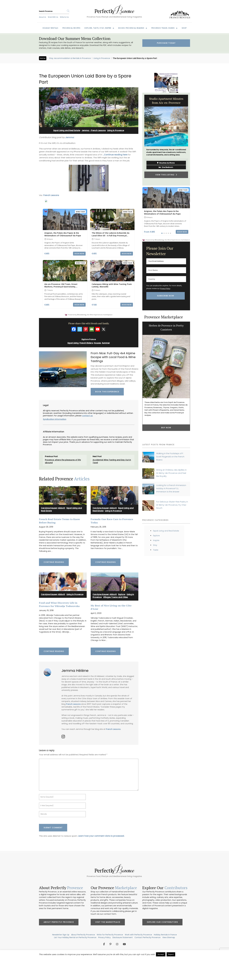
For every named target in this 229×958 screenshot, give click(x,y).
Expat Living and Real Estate (66, 130)
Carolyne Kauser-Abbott (53, 508)
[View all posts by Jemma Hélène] (48, 671)
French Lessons (51, 195)
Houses (97, 343)
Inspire (156, 540)
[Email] (91, 329)
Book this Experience (107, 391)
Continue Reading (54, 562)
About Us (42, 17)
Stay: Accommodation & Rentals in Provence (70, 58)
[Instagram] (79, 329)
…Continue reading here (115, 154)
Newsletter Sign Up (60, 934)
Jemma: (69, 137)
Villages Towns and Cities (115, 597)
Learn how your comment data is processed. (101, 835)
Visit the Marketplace (107, 922)
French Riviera (86, 343)
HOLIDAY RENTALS (50, 28)
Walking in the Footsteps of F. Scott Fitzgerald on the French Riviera (170, 456)
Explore (121, 594)
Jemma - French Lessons (94, 130)
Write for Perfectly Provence (110, 934)
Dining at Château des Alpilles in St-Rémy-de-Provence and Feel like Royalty (171, 473)
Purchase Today (166, 43)
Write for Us (64, 17)
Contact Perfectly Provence (147, 937)
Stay (155, 545)
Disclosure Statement (123, 937)
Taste (155, 550)
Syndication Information (54, 419)
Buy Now (166, 431)
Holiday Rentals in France (165, 934)
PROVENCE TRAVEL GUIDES (163, 28)
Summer (106, 343)
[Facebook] (73, 329)
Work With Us (53, 17)
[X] (103, 329)
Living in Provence (102, 58)
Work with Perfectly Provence (138, 934)
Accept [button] (161, 954)
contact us (87, 415)
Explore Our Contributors (162, 922)
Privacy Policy (165, 288)
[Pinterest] (85, 329)
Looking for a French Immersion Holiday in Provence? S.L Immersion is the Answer (171, 488)
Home (42, 58)
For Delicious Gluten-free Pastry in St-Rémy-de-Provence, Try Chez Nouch (172, 504)
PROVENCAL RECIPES (71, 28)
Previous (140, 139)
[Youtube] (97, 329)
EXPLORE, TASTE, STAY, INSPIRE (98, 28)
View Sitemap (168, 937)
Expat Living (73, 343)
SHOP (184, 28)
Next (192, 139)
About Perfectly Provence (59, 922)
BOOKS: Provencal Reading (131, 28)
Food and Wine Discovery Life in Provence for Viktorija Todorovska (59, 604)
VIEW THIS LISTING (165, 177)
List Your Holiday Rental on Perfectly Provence (75, 937)
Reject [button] (171, 954)
